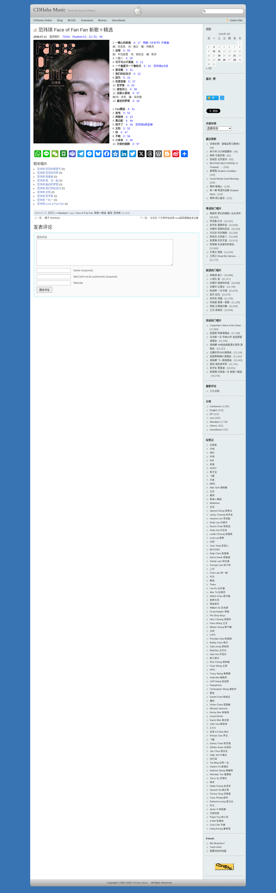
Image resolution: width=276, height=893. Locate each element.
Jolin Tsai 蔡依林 (218, 724)
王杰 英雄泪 (216, 310)
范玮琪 (117, 213)
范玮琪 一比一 (45, 200)
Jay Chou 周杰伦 (219, 751)
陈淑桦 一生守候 (218, 290)
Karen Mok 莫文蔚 (219, 720)
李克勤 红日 (216, 221)
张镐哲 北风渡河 (218, 159)
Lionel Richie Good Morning (224, 178)
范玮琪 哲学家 (45, 196)
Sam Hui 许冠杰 (218, 654)
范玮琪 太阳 (44, 192)
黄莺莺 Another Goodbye (223, 171)
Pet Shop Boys (217, 615)
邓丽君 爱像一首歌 (219, 302)
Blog (60, 20)
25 (219, 60)
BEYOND (215, 549)
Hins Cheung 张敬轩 (220, 619)
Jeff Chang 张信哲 (219, 681)
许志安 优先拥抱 (218, 232)
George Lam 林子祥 (220, 565)
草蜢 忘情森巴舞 (218, 306)
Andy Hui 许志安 (218, 530)
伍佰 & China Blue (219, 731)
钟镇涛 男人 (216, 275)
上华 (212, 569)
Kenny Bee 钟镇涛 (219, 712)
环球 (212, 456)
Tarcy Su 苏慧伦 (218, 778)
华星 (212, 479)
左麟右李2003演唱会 (221, 352)
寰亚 (212, 693)
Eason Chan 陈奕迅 (220, 526)
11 (219, 51)
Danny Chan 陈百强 (220, 743)
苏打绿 (213, 759)
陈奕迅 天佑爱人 (218, 236)
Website (78, 282)
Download (87, 20)
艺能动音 (214, 813)
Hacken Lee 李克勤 (220, 518)
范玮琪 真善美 (45, 176)
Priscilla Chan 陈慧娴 (221, 638)
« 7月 (209, 68)
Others (213, 425)
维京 (212, 782)
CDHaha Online (42, 20)
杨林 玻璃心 (216, 186)
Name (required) (83, 270)
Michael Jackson (218, 708)
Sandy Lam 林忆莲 (219, 561)
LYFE (212, 635)
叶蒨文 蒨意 (216, 252)
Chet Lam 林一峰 (219, 573)
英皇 (212, 464)
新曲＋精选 (216, 499)
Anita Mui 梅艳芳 (218, 677)
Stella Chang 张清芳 (220, 786)
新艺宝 (213, 472)
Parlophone (216, 685)
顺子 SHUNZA (52, 218)
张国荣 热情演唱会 (219, 333)
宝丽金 (213, 445)
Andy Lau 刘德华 (218, 522)
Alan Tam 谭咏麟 (218, 487)
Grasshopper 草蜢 (219, 611)
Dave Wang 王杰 (218, 623)
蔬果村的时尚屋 (218, 851)
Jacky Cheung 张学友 (221, 514)
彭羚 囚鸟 (215, 294)
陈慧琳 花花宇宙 (218, 240)
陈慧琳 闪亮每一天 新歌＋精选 (226, 372)
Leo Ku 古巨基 (217, 588)
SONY (213, 468)
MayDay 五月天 (218, 650)
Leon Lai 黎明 (217, 538)
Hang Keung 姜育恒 (220, 828)
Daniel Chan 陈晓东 (220, 697)
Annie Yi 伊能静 (218, 809)
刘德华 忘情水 (217, 287)
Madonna (215, 503)
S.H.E (213, 728)
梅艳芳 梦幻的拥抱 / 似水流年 (225, 213)
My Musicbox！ (218, 843)
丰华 (212, 576)
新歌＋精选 (100, 213)
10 (214, 51)
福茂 (109, 213)
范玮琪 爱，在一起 (47, 180)
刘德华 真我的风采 (219, 229)
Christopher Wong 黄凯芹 (223, 689)
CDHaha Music (49, 9)
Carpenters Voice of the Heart (225, 325)
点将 (212, 631)
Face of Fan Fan (84, 213)
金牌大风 (214, 600)
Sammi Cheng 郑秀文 (221, 510)
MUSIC (72, 20)
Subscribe (236, 20)
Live (212, 418)
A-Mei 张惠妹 (217, 821)
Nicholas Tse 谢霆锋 (220, 774)
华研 (212, 541)
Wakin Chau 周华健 (220, 596)
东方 (212, 805)
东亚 (212, 507)
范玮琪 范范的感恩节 (49, 169)
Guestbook (118, 20)
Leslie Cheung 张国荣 (221, 534)
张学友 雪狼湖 (217, 368)
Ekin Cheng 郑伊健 (220, 662)
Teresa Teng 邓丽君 (220, 793)
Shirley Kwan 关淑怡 (220, 747)
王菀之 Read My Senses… (224, 256)
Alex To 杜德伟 (217, 592)
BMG (212, 483)
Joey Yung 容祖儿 (219, 545)
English (213, 410)
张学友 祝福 (216, 298)
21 (234, 55)
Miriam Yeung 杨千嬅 (221, 627)
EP (211, 414)
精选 (212, 580)
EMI (212, 460)
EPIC (212, 669)
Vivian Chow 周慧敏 (220, 704)
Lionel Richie (216, 716)
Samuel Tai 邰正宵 (219, 790)
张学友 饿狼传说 (218, 225)
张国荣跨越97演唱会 (220, 356)
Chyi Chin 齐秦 (217, 824)
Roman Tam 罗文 (219, 735)
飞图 (212, 739)
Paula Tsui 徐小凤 (219, 817)
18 (219, 55)
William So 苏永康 (219, 607)
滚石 (212, 452)
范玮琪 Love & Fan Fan (50, 203)
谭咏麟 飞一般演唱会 (221, 360)
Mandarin (63, 213)
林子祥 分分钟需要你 (221, 151)
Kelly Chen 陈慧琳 (219, 553)
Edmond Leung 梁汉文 (221, 801)
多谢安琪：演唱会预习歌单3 (225, 144)
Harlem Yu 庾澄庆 (219, 766)
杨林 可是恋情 (217, 155)
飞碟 (212, 476)
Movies (102, 20)
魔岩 (212, 700)
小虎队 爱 (215, 279)
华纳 (212, 448)
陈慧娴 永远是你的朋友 (222, 244)
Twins (213, 584)
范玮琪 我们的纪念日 (49, 188)
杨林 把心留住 (217, 198)
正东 (212, 491)
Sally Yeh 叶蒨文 (218, 755)
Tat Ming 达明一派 (219, 762)
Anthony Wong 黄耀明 (221, 770)
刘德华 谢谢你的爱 (219, 283)
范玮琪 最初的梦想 (47, 184)
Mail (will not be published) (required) (95, 276)
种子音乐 (214, 658)
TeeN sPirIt (215, 847)
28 (234, 60)
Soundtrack (216, 429)
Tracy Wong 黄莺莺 (220, 673)
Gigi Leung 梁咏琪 (219, 646)
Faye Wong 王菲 (218, 666)
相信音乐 (214, 604)
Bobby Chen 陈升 (219, 642)
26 (224, 60)
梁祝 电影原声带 (218, 364)
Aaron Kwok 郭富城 (220, 557)
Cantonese (215, 406)
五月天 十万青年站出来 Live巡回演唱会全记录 (174, 218)
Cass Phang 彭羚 (219, 797)
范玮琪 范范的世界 (47, 172)
